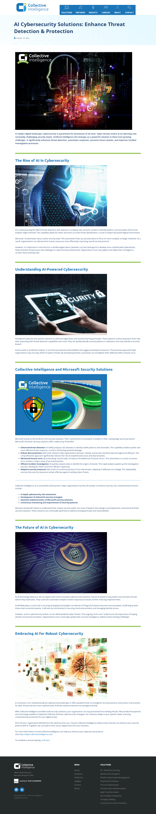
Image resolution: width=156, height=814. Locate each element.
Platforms (78, 777)
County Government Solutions (113, 803)
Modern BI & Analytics (110, 774)
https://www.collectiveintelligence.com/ (36, 734)
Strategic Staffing (107, 799)
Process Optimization (109, 785)
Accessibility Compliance (111, 796)
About (77, 788)
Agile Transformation (109, 792)
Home (77, 770)
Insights (77, 781)
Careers (77, 785)
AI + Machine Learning (110, 770)
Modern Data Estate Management (115, 777)
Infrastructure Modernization (113, 788)
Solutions (78, 774)
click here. (45, 740)
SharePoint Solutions (109, 781)
